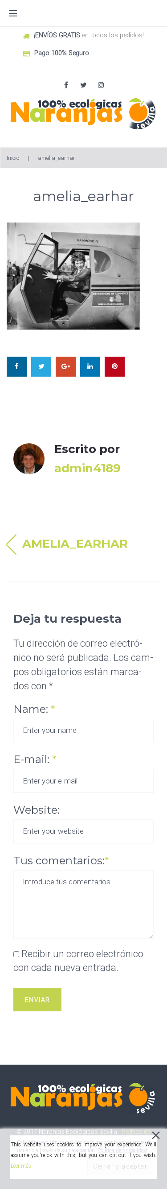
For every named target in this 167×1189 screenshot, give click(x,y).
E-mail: (34, 759)
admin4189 (87, 468)
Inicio (13, 158)
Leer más (21, 1166)
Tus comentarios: (61, 860)
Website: (36, 809)
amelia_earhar (75, 544)
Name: (34, 709)
